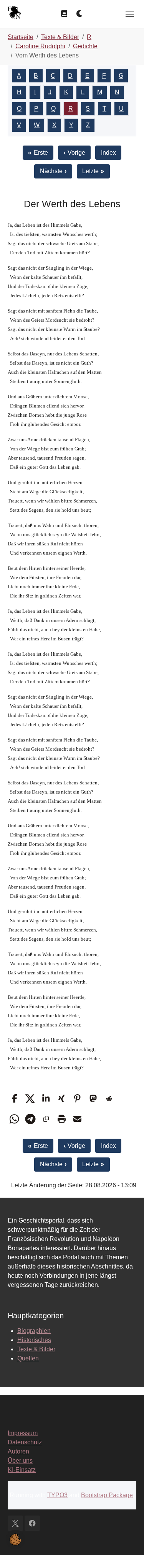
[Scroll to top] (127, 1538)
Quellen (28, 1358)
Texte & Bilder (36, 1349)
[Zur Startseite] (14, 13)
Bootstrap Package (107, 1495)
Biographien (34, 1330)
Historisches (34, 1340)
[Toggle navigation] (129, 14)
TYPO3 (57, 1495)
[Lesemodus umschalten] (63, 14)
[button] (14, 1098)
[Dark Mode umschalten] (80, 14)
